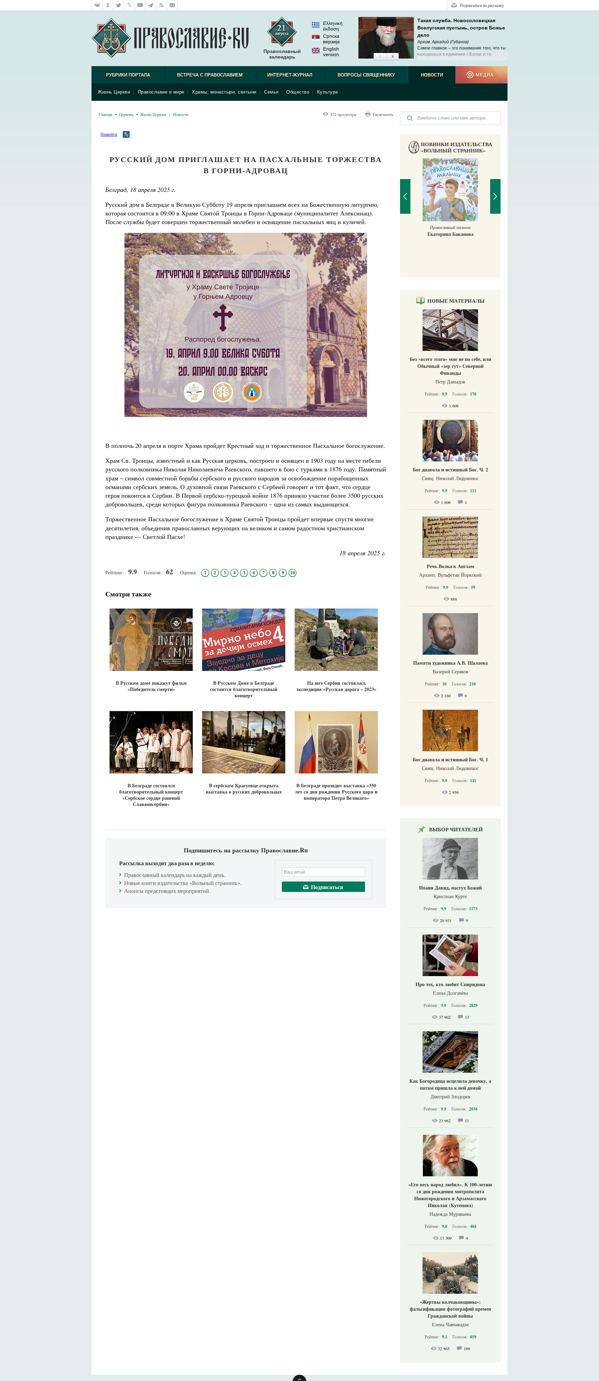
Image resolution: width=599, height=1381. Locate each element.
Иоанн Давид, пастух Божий (450, 887)
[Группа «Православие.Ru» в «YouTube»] (140, 5)
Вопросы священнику (366, 75)
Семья (271, 92)
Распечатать (383, 114)
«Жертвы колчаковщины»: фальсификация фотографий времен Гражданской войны (450, 1308)
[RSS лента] (161, 5)
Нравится (109, 134)
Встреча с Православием (210, 75)
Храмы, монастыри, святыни (224, 92)
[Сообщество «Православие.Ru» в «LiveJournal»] (129, 5)
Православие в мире (161, 92)
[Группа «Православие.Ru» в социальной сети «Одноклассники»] (108, 5)
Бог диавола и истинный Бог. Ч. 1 (450, 759)
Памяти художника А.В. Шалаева (450, 662)
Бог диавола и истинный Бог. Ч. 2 (450, 469)
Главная (105, 114)
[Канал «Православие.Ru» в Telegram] (151, 5)
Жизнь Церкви (114, 92)
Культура (327, 92)
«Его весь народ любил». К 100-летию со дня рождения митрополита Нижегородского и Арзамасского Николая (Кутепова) (450, 1195)
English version (331, 51)
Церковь (126, 114)
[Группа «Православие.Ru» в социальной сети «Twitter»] (118, 5)
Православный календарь (282, 54)
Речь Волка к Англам (450, 566)
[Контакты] (172, 5)
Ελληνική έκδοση (332, 26)
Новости (432, 75)
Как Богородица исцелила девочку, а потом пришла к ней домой (450, 1084)
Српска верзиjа (331, 38)
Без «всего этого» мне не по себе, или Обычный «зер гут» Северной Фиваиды (450, 366)
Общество (297, 92)
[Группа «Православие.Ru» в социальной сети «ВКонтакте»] (97, 5)
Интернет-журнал (289, 75)
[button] (379, 57)
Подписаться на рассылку (482, 5)
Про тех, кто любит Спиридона (450, 984)
